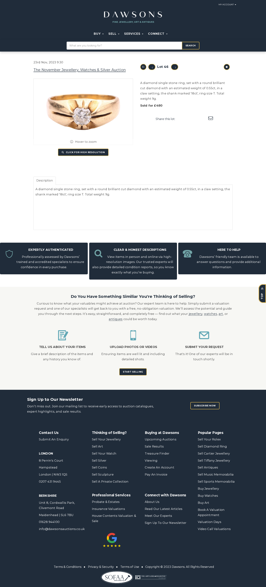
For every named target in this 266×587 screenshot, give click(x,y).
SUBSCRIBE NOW (205, 405)
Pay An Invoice (156, 474)
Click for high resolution (85, 152)
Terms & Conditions (67, 567)
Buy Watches (208, 495)
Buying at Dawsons (162, 433)
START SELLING (133, 371)
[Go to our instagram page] (203, 119)
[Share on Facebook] (181, 119)
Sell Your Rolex (209, 439)
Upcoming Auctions (160, 439)
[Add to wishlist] (227, 67)
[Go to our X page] (155, 537)
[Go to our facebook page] (148, 537)
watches (210, 314)
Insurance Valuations (108, 509)
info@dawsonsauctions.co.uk (62, 529)
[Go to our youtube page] (170, 537)
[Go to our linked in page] (163, 537)
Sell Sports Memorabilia (216, 481)
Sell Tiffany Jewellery (214, 460)
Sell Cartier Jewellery (214, 453)
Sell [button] (113, 33)
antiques (116, 319)
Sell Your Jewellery (106, 439)
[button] (172, 34)
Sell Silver (99, 460)
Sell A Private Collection (110, 481)
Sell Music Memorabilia (216, 474)
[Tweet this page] (188, 119)
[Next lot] (174, 67)
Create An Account (159, 467)
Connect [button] (157, 33)
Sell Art (97, 446)
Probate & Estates (106, 502)
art (221, 314)
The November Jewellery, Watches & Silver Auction (79, 70)
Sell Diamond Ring (212, 446)
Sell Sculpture (103, 474)
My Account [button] (226, 4)
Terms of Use (129, 567)
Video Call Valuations (214, 529)
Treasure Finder (157, 453)
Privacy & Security (101, 567)
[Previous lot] (151, 67)
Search (190, 45)
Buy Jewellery (208, 488)
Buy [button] (98, 33)
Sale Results (154, 446)
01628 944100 (49, 522)
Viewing (151, 460)
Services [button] (133, 33)
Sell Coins (99, 467)
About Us (152, 502)
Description (44, 180)
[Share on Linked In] (196, 119)
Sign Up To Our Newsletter (165, 523)
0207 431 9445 (50, 481)
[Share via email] (211, 119)
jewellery (195, 314)
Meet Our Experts (158, 516)
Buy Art (203, 502)
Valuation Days (209, 522)
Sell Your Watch (104, 453)
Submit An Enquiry (54, 439)
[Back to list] (143, 67)
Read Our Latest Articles (163, 509)
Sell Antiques (208, 467)
